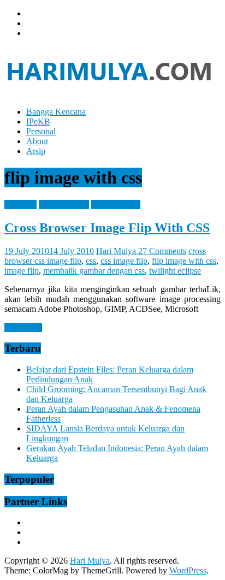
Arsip (35, 151)
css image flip (123, 260)
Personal (41, 131)
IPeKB (38, 121)
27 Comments (162, 251)
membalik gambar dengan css (94, 270)
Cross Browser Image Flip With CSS (107, 228)
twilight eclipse (175, 270)
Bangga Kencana (56, 111)
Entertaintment (64, 204)
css (91, 260)
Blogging (20, 204)
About (37, 141)
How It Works (115, 204)
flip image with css (184, 260)
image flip (21, 270)
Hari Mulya (117, 251)
